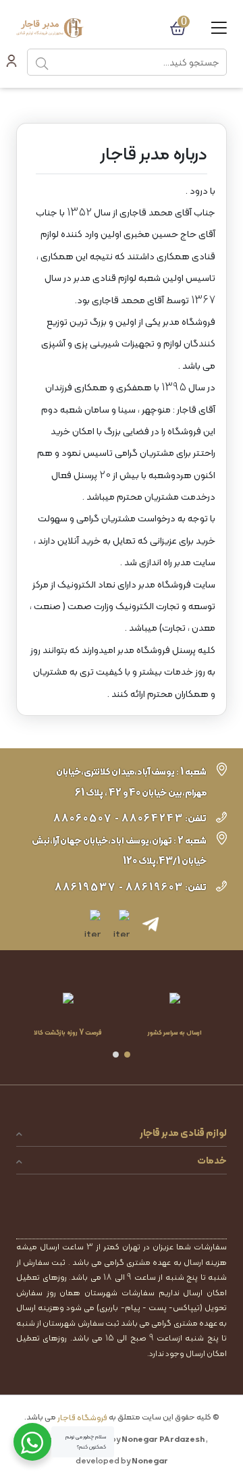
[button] (127, 1054)
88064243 (153, 818)
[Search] (42, 62)
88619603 (155, 887)
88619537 (85, 887)
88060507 (82, 818)
